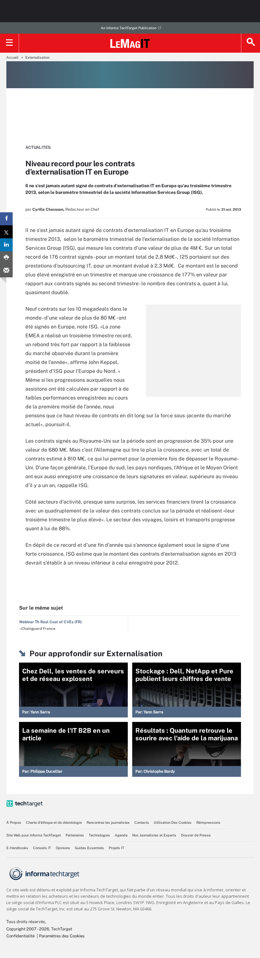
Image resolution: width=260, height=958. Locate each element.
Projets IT (116, 848)
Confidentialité (20, 936)
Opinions (63, 848)
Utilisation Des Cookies (173, 822)
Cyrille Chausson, (48, 209)
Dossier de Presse (196, 835)
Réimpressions (208, 822)
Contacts (141, 822)
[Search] (250, 43)
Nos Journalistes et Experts (154, 835)
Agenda (121, 835)
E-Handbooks (17, 848)
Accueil (12, 57)
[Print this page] (6, 257)
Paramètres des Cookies (62, 936)
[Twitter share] (6, 231)
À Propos (13, 822)
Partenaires (75, 835)
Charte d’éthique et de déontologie (54, 822)
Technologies (99, 835)
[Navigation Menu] (9, 43)
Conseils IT (42, 848)
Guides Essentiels (89, 848)
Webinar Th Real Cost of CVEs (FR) (50, 622)
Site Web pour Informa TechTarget (33, 835)
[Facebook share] (6, 218)
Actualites (38, 147)
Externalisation (37, 57)
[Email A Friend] (6, 270)
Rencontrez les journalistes (108, 822)
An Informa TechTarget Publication (128, 28)
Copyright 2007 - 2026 (27, 929)
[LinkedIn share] (6, 244)
